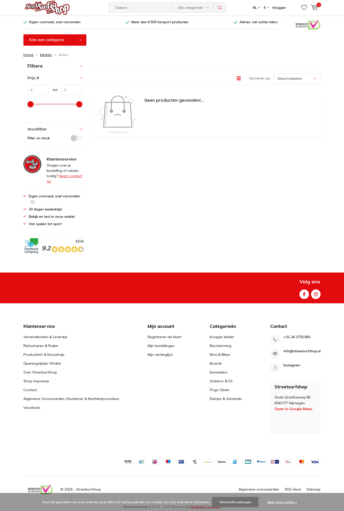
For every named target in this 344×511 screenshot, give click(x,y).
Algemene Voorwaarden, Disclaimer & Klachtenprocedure (71, 398)
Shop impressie (36, 381)
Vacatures (31, 407)
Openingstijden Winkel (42, 363)
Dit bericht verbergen (235, 502)
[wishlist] (304, 7)
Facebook (304, 294)
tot (53, 90)
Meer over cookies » (282, 502)
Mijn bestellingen (161, 345)
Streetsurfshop (88, 489)
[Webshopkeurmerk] (308, 24)
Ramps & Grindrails (226, 398)
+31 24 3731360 (297, 337)
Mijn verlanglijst (160, 354)
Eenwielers (218, 372)
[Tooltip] (32, 202)
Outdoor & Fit (221, 381)
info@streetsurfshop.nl (302, 351)
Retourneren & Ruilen (40, 345)
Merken (46, 54)
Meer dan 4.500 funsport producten (160, 22)
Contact (30, 390)
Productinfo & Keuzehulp (43, 354)
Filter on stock (38, 138)
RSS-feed (293, 489)
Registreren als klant (164, 337)
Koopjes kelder (222, 337)
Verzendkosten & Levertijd (45, 337)
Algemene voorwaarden (258, 489)
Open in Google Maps (293, 409)
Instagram (316, 294)
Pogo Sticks (219, 390)
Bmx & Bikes (220, 354)
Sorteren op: (260, 78)
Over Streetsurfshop (40, 372)
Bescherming (220, 345)
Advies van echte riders (258, 22)
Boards (216, 363)
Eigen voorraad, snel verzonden (55, 22)
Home (28, 54)
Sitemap (313, 489)
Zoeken (220, 8)
